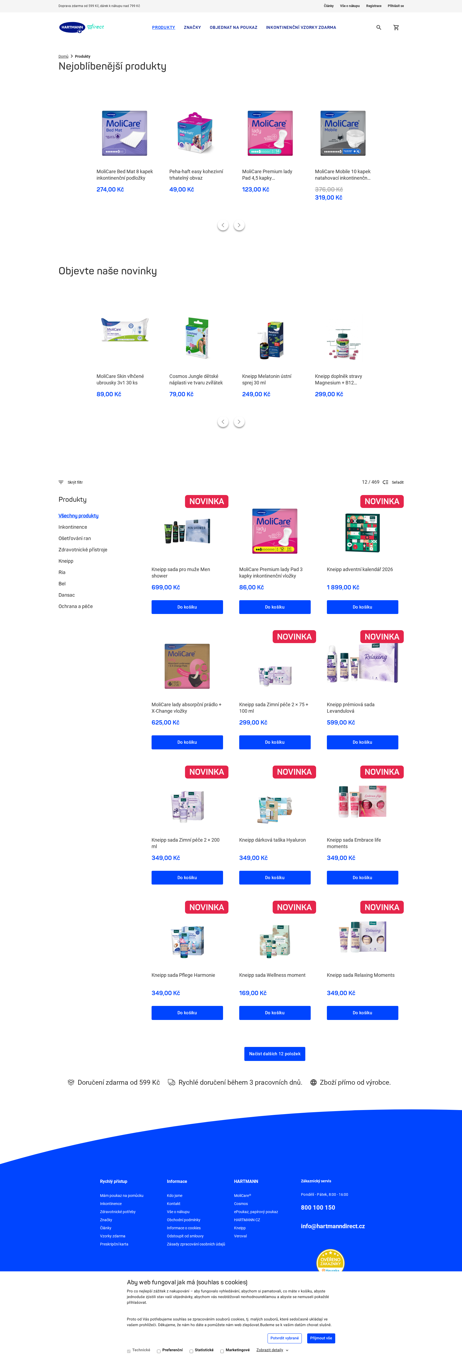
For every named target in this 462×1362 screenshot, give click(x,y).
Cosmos (241, 1203)
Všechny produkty (78, 516)
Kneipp (66, 561)
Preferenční (172, 1350)
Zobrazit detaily (269, 1350)
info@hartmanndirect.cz (333, 1226)
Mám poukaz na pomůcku (121, 1195)
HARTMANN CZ (247, 1220)
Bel (62, 584)
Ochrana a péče (76, 606)
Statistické (204, 1350)
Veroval (240, 1236)
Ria (62, 572)
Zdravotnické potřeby (118, 1212)
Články (329, 6)
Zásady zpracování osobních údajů (196, 1244)
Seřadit (398, 482)
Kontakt (173, 1203)
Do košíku (187, 607)
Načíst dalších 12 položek (274, 1053)
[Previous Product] (223, 225)
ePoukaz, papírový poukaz (256, 1212)
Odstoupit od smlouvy (185, 1236)
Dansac (67, 595)
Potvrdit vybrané (285, 1338)
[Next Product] (239, 225)
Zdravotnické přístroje (83, 550)
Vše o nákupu (350, 6)
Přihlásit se (396, 6)
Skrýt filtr (75, 482)
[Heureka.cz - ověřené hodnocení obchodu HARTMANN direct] (330, 1263)
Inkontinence (73, 527)
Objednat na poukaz (234, 27)
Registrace (373, 6)
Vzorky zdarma (112, 1236)
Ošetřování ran (75, 538)
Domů (64, 56)
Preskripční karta (114, 1244)
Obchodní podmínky (183, 1220)
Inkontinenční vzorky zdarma (301, 27)
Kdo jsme (174, 1195)
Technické (141, 1350)
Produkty (163, 27)
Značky (192, 27)
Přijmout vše (321, 1338)
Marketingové (238, 1350)
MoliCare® (242, 1195)
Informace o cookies (184, 1228)
